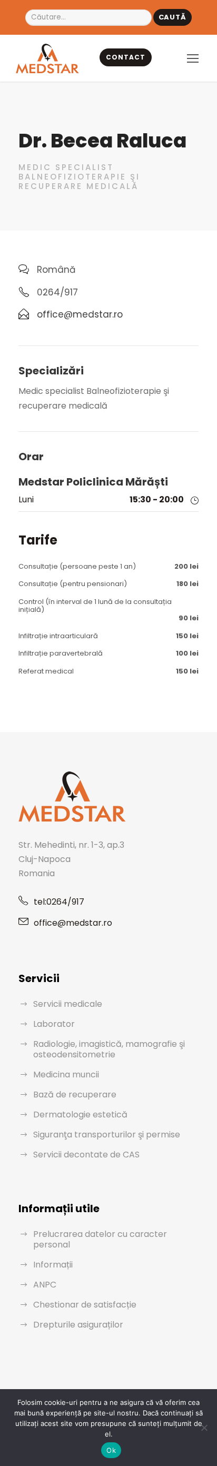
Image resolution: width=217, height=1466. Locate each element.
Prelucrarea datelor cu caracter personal (100, 1239)
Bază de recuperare (74, 1094)
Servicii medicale (67, 1004)
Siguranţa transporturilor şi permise (106, 1134)
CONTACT (125, 57)
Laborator (54, 1024)
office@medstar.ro (73, 923)
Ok (111, 1450)
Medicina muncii (66, 1074)
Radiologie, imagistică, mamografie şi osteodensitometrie (109, 1049)
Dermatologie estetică (80, 1114)
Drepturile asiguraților (78, 1325)
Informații (53, 1265)
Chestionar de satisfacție (84, 1305)
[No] (204, 1427)
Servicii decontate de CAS (86, 1154)
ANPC (44, 1285)
